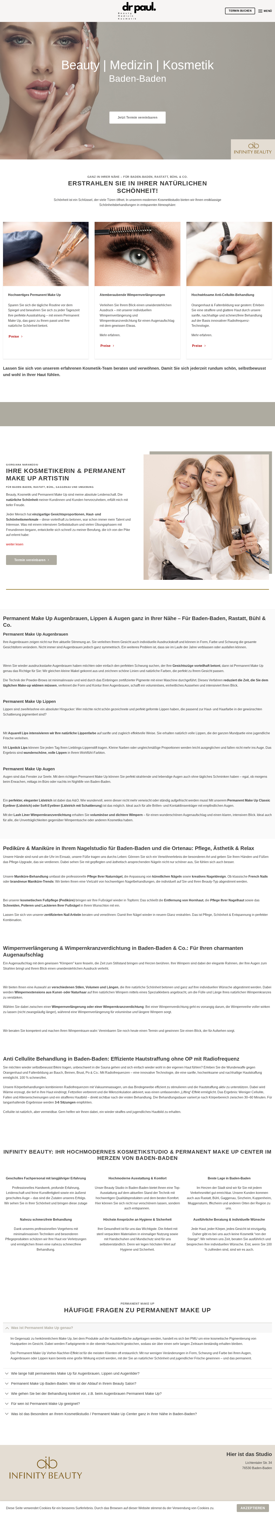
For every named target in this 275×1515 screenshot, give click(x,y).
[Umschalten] (7, 1327)
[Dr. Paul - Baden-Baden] (137, 11)
